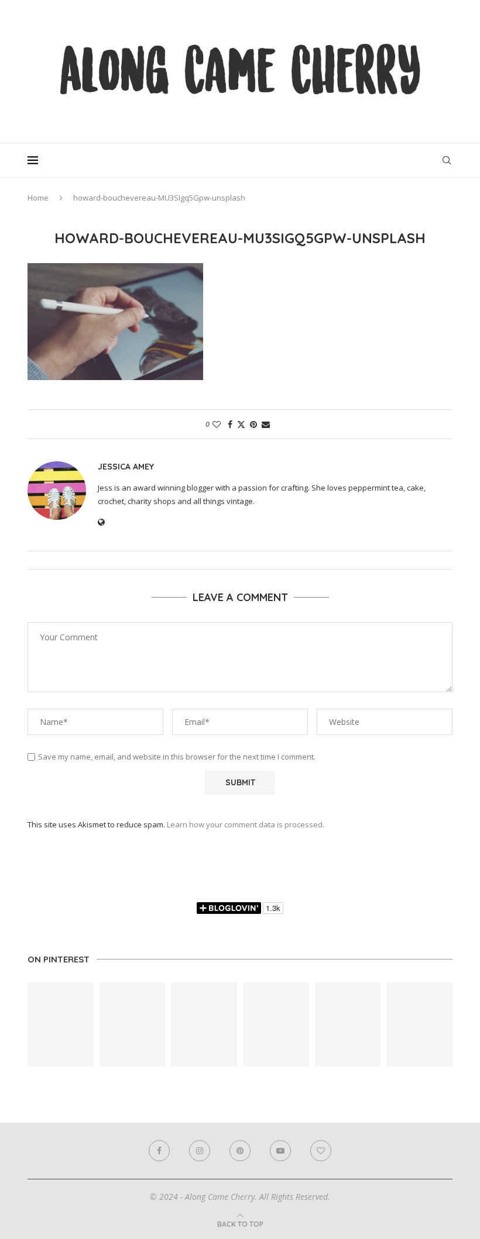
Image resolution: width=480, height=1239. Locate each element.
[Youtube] (280, 1150)
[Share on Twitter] (241, 424)
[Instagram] (199, 1150)
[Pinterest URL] (61, 1024)
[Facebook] (159, 1150)
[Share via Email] (266, 424)
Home (38, 197)
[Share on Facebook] (230, 424)
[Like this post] (216, 424)
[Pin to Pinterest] (253, 424)
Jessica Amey (126, 466)
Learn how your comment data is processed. (245, 824)
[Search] (446, 160)
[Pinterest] (240, 1150)
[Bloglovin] (320, 1150)
